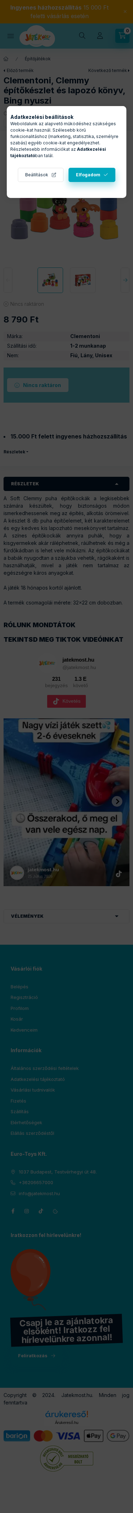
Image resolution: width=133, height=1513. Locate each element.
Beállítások (36, 174)
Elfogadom (88, 174)
